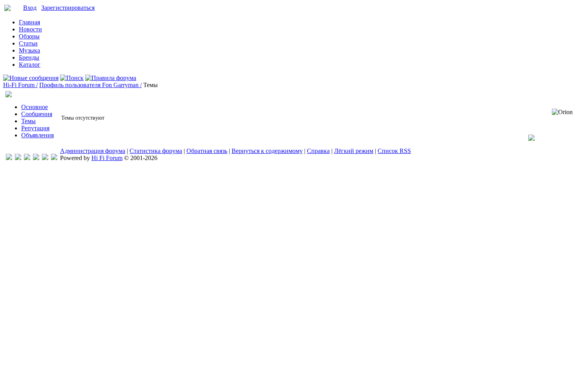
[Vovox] (54, 158)
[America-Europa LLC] (18, 158)
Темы (28, 121)
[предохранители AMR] (9, 158)
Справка (318, 150)
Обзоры (29, 36)
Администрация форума (92, 150)
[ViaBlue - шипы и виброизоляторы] (45, 158)
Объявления (37, 135)
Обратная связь (206, 150)
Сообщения (36, 114)
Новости (30, 29)
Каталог (29, 64)
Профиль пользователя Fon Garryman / (90, 85)
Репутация (35, 128)
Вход (30, 7)
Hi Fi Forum (106, 158)
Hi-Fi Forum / (20, 85)
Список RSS (394, 150)
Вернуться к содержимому (267, 150)
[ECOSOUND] (36, 158)
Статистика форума (156, 150)
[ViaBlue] (27, 158)
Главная (29, 22)
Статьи (28, 43)
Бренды (29, 57)
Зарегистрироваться (68, 7)
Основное (34, 107)
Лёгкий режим (353, 150)
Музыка (29, 50)
